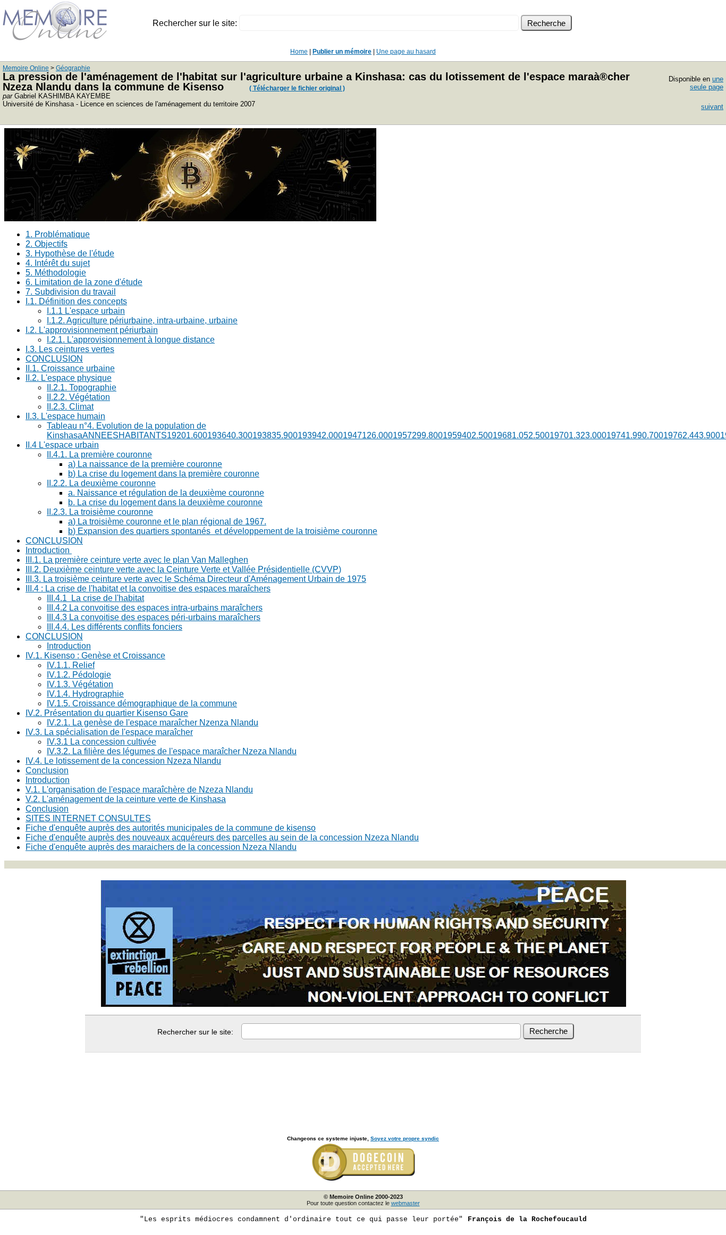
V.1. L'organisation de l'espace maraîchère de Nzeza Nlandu (139, 789)
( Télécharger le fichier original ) (297, 88)
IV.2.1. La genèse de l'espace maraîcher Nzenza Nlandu (152, 722)
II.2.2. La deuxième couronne (101, 483)
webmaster (405, 1203)
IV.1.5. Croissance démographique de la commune (142, 703)
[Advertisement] (363, 1082)
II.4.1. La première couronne (99, 454)
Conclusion (47, 770)
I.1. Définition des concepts (76, 301)
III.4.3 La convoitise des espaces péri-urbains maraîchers (153, 617)
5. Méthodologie (56, 272)
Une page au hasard (406, 51)
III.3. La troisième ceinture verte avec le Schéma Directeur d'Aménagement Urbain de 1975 (196, 578)
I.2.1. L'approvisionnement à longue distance (131, 339)
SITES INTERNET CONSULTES (88, 818)
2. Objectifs (46, 243)
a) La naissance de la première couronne (145, 464)
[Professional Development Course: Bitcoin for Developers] (190, 218)
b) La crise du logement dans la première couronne (163, 473)
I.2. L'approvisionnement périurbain (92, 330)
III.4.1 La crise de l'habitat (95, 598)
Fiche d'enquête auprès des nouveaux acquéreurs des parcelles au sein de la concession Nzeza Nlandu (222, 837)
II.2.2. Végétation (78, 397)
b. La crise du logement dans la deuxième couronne (165, 502)
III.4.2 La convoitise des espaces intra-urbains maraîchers (155, 607)
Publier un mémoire (342, 51)
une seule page (706, 83)
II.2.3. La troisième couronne (100, 511)
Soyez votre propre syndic (404, 1138)
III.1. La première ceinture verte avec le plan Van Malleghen (137, 559)
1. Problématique (58, 234)
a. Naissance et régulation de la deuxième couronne (166, 492)
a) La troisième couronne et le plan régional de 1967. (167, 521)
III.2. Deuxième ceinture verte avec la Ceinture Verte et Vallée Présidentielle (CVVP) (183, 569)
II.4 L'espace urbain (62, 444)
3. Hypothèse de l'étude (70, 253)
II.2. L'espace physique (69, 377)
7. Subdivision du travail (71, 291)
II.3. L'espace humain (65, 416)
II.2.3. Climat (70, 406)
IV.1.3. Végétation (80, 684)
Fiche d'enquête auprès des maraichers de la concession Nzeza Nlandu (161, 847)
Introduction (49, 550)
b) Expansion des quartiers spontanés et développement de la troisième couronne (222, 531)
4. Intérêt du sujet (58, 263)
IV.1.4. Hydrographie (85, 693)
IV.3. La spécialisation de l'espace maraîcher (109, 732)
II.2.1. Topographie (81, 387)
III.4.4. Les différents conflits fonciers (114, 626)
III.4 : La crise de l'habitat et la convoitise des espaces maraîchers (148, 588)
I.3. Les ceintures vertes (70, 349)
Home (299, 51)
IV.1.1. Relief (71, 665)
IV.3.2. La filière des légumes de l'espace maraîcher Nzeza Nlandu (172, 751)
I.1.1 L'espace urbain (86, 310)
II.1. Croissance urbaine (70, 368)
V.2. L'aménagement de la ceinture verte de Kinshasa (126, 799)
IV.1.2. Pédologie (79, 674)
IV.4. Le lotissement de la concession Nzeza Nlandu (123, 760)
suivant (712, 107)
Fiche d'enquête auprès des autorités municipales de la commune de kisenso (171, 827)
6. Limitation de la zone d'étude (84, 282)
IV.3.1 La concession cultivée (101, 741)
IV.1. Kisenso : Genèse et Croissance (95, 655)
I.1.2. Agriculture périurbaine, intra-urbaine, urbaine (142, 320)
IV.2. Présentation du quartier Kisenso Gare (107, 712)
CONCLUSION (54, 358)
